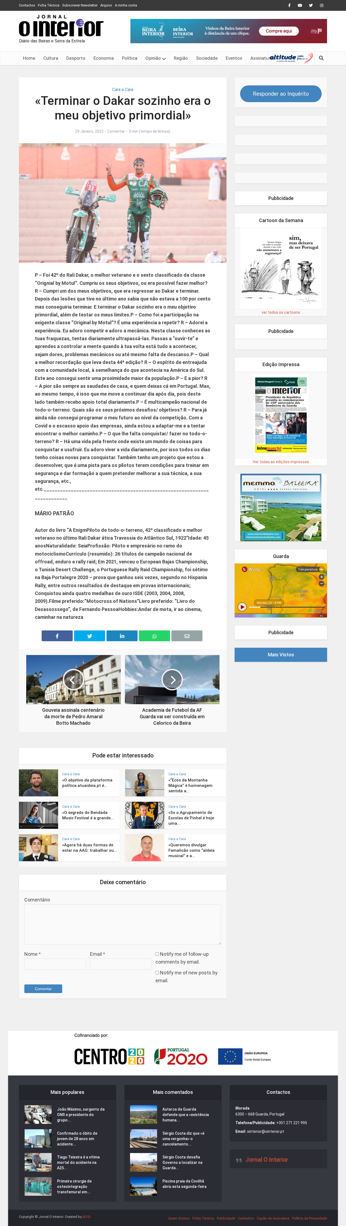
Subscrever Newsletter (80, 5)
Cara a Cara (122, 89)
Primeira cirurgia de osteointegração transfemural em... (74, 1186)
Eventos (234, 58)
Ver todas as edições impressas (281, 462)
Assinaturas (262, 58)
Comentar (116, 131)
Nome (32, 954)
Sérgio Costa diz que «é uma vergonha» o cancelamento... (183, 1138)
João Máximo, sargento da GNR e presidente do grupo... (81, 1114)
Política (129, 58)
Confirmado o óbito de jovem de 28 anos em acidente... (77, 1138)
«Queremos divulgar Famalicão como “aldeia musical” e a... (191, 850)
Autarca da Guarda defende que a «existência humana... (185, 1114)
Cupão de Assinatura (273, 1218)
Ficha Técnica (48, 5)
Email (97, 954)
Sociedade (207, 58)
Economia (104, 58)
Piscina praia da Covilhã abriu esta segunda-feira (184, 1184)
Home (29, 58)
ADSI (86, 1217)
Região (181, 58)
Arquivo (106, 5)
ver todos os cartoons (281, 312)
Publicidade (226, 1218)
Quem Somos (179, 1218)
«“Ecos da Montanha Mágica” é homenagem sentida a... (190, 786)
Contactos (27, 5)
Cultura (50, 58)
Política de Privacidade (309, 1218)
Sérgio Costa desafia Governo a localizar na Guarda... (182, 1162)
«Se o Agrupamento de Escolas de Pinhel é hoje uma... (191, 818)
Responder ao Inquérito (281, 94)
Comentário (37, 900)
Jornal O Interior (266, 1159)
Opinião (153, 58)
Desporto (75, 58)
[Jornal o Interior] (61, 25)
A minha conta (126, 5)
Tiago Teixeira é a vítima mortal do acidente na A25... (78, 1162)
